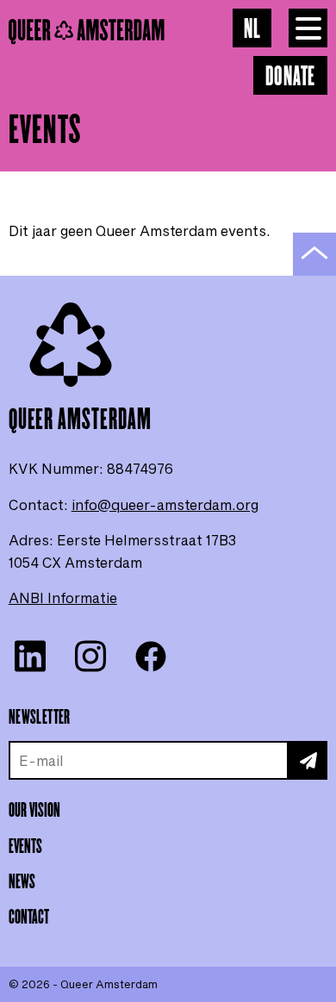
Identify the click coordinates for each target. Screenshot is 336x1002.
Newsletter (40, 718)
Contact (29, 918)
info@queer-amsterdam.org (165, 504)
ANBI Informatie (63, 597)
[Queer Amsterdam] (121, 32)
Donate (290, 77)
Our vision (34, 811)
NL (252, 30)
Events (25, 847)
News (22, 882)
